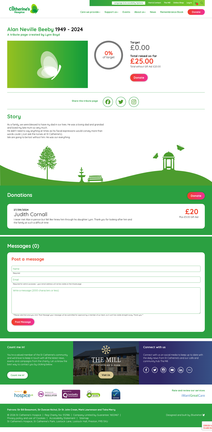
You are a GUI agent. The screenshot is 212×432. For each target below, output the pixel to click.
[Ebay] (189, 370)
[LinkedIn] (181, 370)
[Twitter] (120, 102)
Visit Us (106, 375)
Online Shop (178, 3)
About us (139, 12)
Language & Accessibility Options (128, 3)
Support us (111, 12)
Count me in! (17, 375)
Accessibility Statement (62, 418)
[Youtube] (172, 370)
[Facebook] (107, 102)
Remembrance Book (171, 12)
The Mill (167, 3)
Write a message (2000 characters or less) (36, 290)
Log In (189, 3)
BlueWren (196, 414)
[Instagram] (133, 102)
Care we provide (89, 12)
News (153, 12)
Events (126, 12)
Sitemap (84, 418)
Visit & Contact (154, 3)
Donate (196, 12)
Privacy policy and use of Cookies (26, 418)
